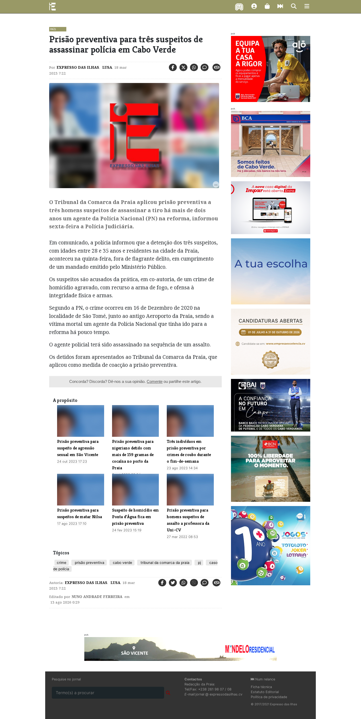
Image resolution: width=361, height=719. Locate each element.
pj (199, 562)
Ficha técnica (261, 687)
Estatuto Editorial (265, 692)
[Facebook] (173, 67)
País (53, 29)
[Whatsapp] (194, 67)
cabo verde (122, 562)
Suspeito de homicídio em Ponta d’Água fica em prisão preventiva (135, 516)
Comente (155, 381)
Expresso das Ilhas (78, 67)
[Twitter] (183, 67)
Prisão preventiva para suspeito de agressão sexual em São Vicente (78, 448)
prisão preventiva (89, 562)
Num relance (264, 679)
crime (61, 562)
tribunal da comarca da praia (164, 562)
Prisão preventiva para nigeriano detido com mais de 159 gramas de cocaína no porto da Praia (133, 455)
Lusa (106, 67)
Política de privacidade (269, 697)
